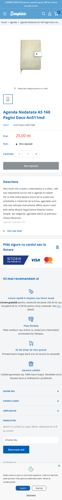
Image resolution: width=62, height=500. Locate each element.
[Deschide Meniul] (4, 13)
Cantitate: (8, 153)
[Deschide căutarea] (43, 14)
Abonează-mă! (16, 449)
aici (59, 305)
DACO (6, 125)
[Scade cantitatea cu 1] (19, 154)
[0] (56, 14)
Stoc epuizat (31, 165)
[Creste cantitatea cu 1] (36, 154)
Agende (13, 22)
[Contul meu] (49, 14)
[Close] (59, 465)
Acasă (4, 22)
